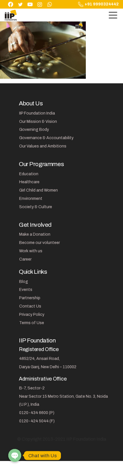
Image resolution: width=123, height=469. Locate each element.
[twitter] (20, 4)
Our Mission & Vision (38, 121)
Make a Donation (34, 234)
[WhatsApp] (49, 4)
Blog (23, 281)
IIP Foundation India (37, 113)
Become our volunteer (39, 243)
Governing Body (34, 129)
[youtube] (30, 4)
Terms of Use (31, 323)
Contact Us (30, 306)
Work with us (30, 251)
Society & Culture (35, 207)
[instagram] (40, 4)
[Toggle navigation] (113, 15)
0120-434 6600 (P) (36, 413)
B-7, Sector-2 (32, 388)
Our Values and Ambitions (42, 146)
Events (25, 289)
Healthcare (29, 182)
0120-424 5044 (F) (37, 421)
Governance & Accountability (46, 138)
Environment (30, 198)
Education (28, 174)
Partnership (29, 298)
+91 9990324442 (102, 4)
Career (25, 259)
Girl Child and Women (38, 190)
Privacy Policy (31, 314)
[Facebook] (10, 4)
